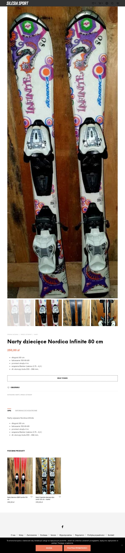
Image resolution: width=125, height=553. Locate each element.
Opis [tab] (9, 411)
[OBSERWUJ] (31, 497)
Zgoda (49, 548)
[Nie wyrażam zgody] (122, 545)
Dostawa (43, 535)
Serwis (53, 535)
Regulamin (79, 535)
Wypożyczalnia (65, 535)
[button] (94, 3)
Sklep (21, 535)
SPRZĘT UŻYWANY (26, 334)
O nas (13, 535)
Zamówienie (32, 535)
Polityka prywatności (95, 535)
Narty (36, 334)
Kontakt (111, 535)
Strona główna (12, 334)
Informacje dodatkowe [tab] (26, 411)
